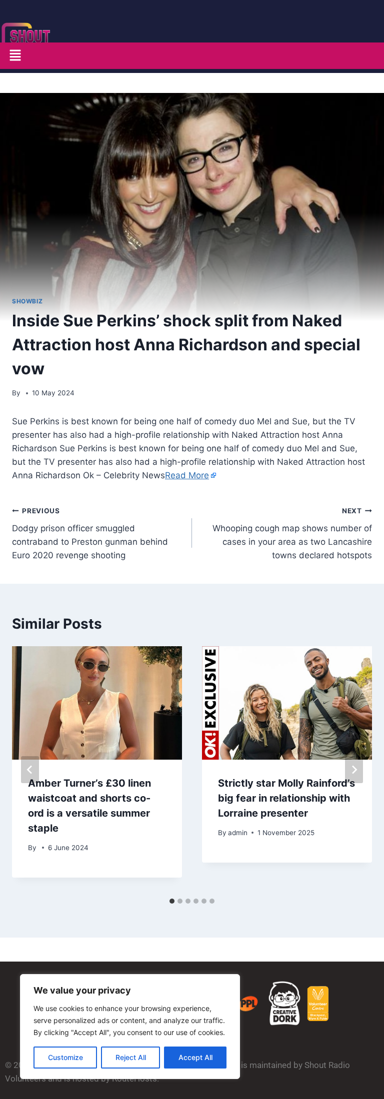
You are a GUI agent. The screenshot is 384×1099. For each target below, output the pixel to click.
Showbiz (27, 301)
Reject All (131, 1057)
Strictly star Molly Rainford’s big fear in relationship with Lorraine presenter (286, 798)
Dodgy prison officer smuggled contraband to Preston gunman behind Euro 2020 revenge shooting (90, 533)
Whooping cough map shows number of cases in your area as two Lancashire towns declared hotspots (292, 533)
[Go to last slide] (30, 769)
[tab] (172, 901)
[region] (130, 1026)
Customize (65, 1057)
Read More (187, 475)
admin (238, 833)
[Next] (354, 769)
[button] (15, 55)
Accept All (195, 1057)
